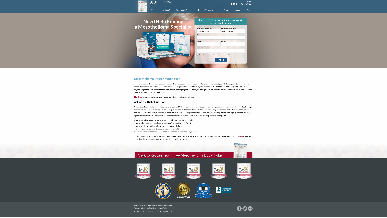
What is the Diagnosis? (204, 28)
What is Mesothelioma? (160, 10)
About (237, 10)
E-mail (199, 41)
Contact (250, 10)
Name (198, 34)
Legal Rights (224, 10)
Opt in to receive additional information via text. (215, 55)
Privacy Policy (162, 208)
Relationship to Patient (229, 28)
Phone (223, 41)
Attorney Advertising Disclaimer (145, 208)
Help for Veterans (205, 10)
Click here (138, 97)
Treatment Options (184, 10)
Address (199, 48)
